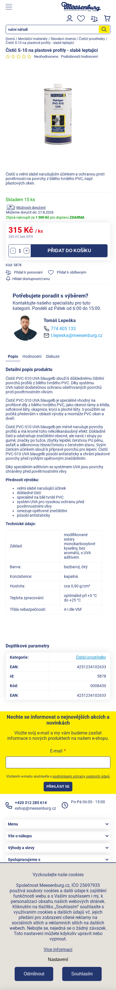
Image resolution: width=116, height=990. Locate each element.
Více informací (58, 949)
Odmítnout (34, 973)
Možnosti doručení (31, 207)
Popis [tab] (13, 356)
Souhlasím (82, 973)
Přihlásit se (58, 787)
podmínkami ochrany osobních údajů (81, 776)
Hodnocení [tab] (32, 356)
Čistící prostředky (91, 657)
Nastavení (58, 959)
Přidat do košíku (69, 250)
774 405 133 (63, 328)
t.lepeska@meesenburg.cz (76, 335)
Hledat (104, 29)
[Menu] (27, 7)
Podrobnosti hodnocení (79, 56)
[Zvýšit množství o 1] (26, 251)
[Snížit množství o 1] (13, 251)
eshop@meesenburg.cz (35, 808)
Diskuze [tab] (52, 356)
